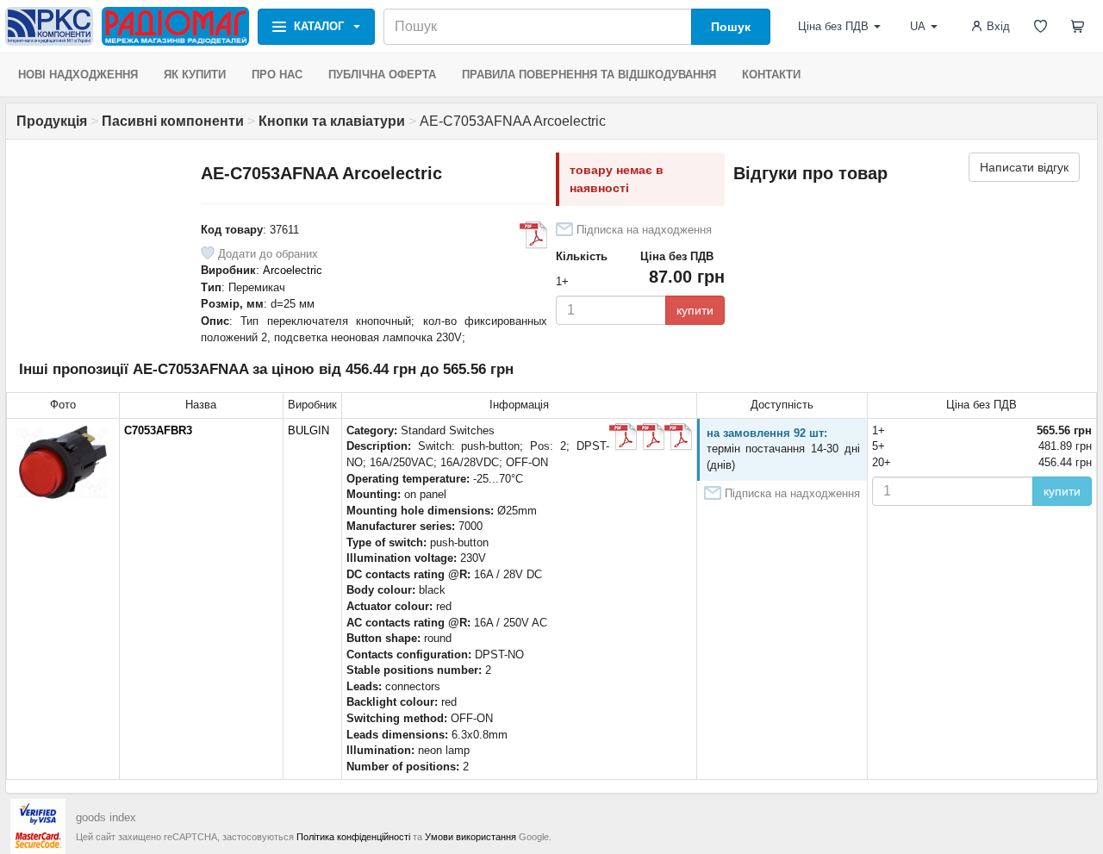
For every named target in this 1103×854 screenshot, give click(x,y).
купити (695, 310)
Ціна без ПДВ (833, 26)
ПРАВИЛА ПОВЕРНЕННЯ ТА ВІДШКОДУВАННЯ (589, 74)
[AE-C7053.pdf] (533, 235)
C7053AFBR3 (158, 430)
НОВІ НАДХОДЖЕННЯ (78, 74)
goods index (106, 817)
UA (917, 26)
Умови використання (470, 837)
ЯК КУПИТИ (195, 74)
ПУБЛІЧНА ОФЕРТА (382, 74)
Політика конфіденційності (353, 837)
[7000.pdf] (650, 437)
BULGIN (308, 430)
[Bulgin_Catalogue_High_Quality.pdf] (623, 437)
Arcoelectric (292, 270)
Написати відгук (1024, 167)
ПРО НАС (277, 74)
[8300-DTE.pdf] (678, 437)
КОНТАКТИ (771, 74)
